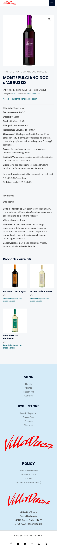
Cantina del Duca (33, 93)
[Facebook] (11, 544)
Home (5, 72)
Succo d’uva (28, 417)
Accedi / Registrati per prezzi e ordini (20, 99)
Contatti (28, 395)
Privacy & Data (28, 474)
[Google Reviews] (39, 544)
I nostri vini (28, 391)
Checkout (28, 425)
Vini (11, 72)
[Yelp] (46, 544)
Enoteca (29, 421)
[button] (49, 19)
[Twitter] (25, 544)
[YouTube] (18, 544)
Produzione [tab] (8, 195)
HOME (28, 384)
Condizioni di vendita (28, 470)
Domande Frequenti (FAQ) (28, 482)
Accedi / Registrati (28, 413)
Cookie (28, 478)
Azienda (28, 388)
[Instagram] (32, 544)
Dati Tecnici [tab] (8, 201)
